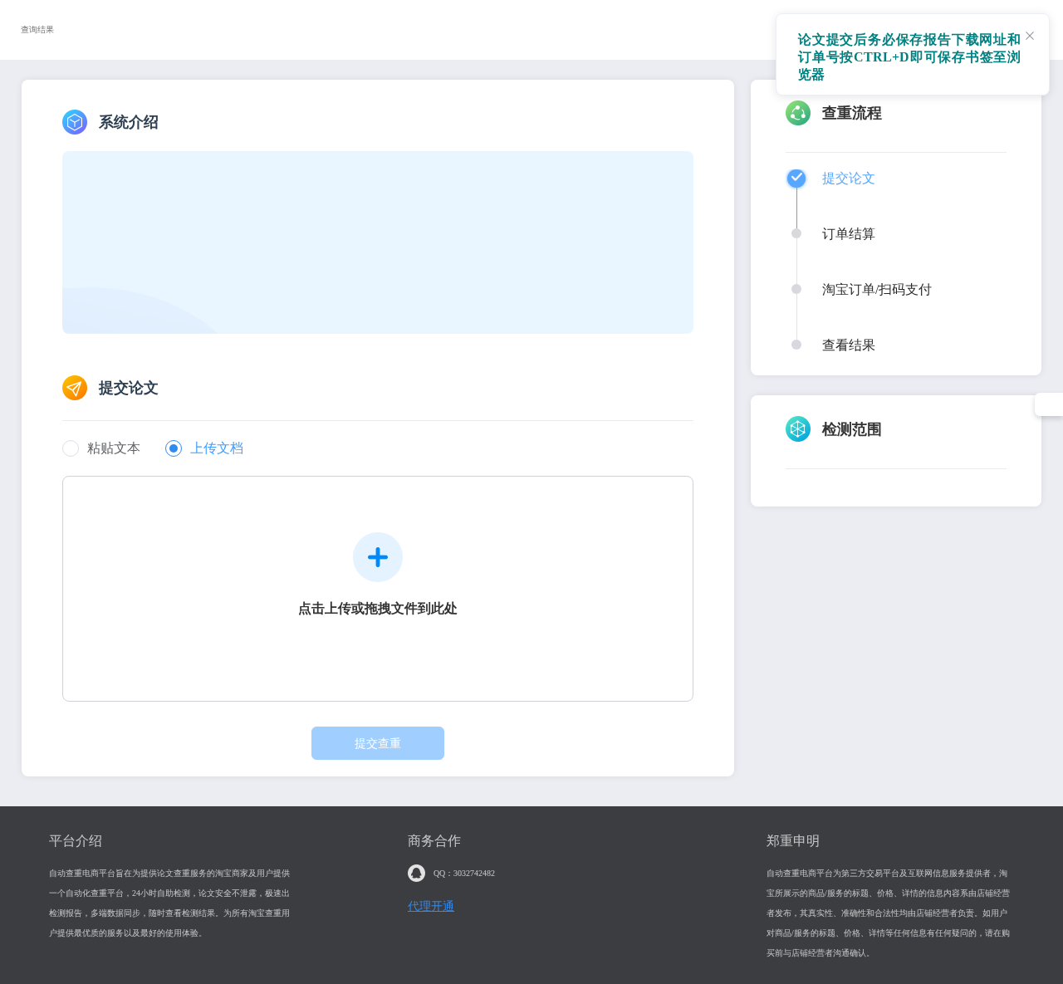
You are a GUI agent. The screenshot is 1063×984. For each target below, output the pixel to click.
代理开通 (431, 906)
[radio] (101, 449)
